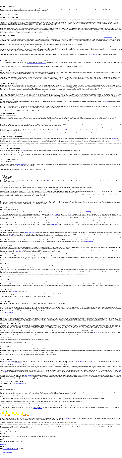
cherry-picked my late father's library (17, 364)
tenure (28, 250)
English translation (68, 129)
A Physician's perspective (4, 451)
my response (68, 250)
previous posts (88, 211)
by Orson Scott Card (11, 281)
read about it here (89, 234)
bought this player (68, 214)
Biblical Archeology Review (16, 124)
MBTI (92, 361)
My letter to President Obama (4, 450)
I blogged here (16, 251)
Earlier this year (49, 180)
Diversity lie (17, 201)
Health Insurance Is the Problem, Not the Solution (10, 449)
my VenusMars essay (18, 362)
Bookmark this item (3, 444)
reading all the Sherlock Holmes (8, 361)
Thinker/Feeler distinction (79, 361)
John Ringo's (93, 54)
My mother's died (55, 214)
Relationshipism (2, 60)
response (21, 251)
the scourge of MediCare (38, 408)
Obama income (68, 418)
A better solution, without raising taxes (6, 452)
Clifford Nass (10, 235)
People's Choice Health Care (19, 383)
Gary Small (15, 234)
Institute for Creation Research (20, 164)
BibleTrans (107, 101)
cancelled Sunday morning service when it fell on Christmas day (36, 63)
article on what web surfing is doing (30, 232)
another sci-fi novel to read (108, 37)
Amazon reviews (8, 378)
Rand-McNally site (20, 275)
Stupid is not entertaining (54, 224)
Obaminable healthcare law (89, 241)
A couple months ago (28, 375)
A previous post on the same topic (8, 312)
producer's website (96, 332)
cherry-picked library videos (17, 193)
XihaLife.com (31, 109)
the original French (58, 129)
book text (49, 333)
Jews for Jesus (15, 291)
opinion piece (12, 127)
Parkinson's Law (29, 363)
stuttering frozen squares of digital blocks (54, 151)
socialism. (6, 403)
